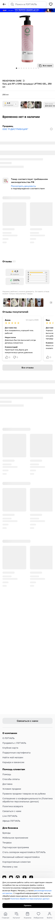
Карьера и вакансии (13, 762)
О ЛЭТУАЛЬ (8, 738)
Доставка (7, 784)
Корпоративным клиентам (16, 862)
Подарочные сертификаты (16, 752)
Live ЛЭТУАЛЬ (9, 816)
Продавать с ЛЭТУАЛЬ (14, 743)
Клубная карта (10, 747)
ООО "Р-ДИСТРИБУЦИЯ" (15, 129)
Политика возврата (12, 806)
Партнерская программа (15, 847)
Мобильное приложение (15, 837)
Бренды (6, 833)
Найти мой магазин (12, 757)
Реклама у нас (10, 866)
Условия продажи (11, 789)
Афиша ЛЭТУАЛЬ (11, 821)
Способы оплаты (11, 779)
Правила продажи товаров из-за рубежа (24, 793)
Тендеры (7, 842)
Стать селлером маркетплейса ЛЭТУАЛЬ (24, 852)
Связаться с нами (11, 811)
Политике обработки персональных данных (30, 899)
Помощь (6, 774)
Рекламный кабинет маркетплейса (21, 857)
